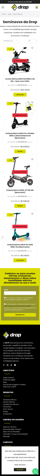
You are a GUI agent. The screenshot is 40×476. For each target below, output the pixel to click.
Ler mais (20, 151)
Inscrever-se (20, 315)
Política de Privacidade (23, 460)
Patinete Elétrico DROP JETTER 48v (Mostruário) (20, 191)
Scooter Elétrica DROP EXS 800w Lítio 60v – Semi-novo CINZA (20, 80)
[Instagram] (7, 365)
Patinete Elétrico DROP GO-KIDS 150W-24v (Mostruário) (20, 246)
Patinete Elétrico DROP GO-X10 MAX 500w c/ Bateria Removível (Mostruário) (20, 135)
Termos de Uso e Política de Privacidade (17, 306)
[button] (35, 471)
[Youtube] (15, 365)
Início (4, 14)
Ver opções (20, 94)
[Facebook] (4, 365)
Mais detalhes (20, 465)
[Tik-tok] (11, 365)
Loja (9, 14)
